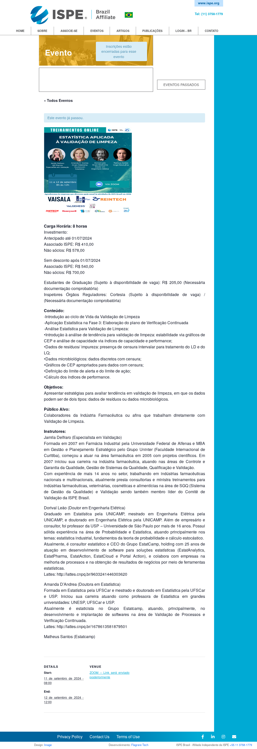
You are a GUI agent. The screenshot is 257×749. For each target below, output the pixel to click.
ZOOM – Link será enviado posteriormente (110, 674)
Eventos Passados (181, 84)
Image (48, 745)
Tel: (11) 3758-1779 (209, 14)
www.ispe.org (208, 3)
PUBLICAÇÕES (152, 31)
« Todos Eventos (58, 100)
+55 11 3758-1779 (241, 745)
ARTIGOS (122, 31)
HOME (20, 31)
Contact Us (99, 736)
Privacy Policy (70, 736)
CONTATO (211, 31)
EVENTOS (96, 31)
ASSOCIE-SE (68, 31)
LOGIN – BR (183, 31)
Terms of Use (128, 736)
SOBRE (42, 31)
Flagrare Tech (139, 745)
